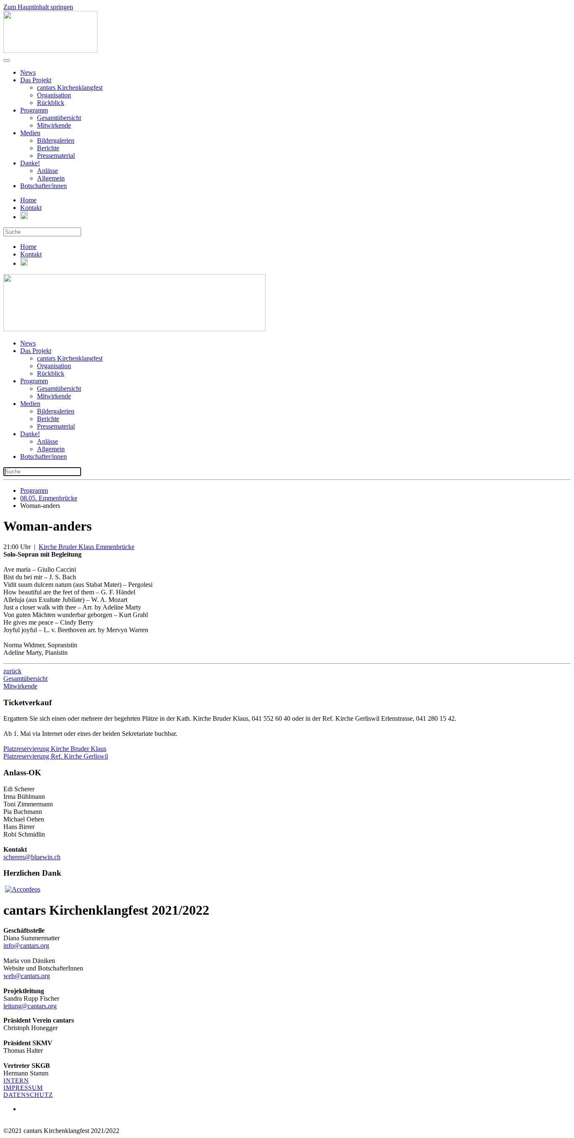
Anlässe (47, 170)
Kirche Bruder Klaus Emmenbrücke (86, 546)
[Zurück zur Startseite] (50, 50)
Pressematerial (56, 155)
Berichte (48, 148)
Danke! (30, 163)
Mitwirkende (54, 125)
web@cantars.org (26, 975)
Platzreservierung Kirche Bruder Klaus (54, 748)
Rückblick (50, 102)
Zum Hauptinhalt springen (38, 6)
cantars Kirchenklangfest (70, 87)
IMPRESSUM (23, 1087)
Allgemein (51, 178)
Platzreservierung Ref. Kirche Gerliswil (55, 756)
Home (28, 200)
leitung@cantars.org (30, 1006)
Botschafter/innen (43, 185)
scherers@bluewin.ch (32, 857)
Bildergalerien (55, 140)
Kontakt (31, 207)
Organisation (54, 95)
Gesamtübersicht (59, 117)
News (28, 72)
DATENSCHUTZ (28, 1094)
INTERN (16, 1080)
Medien (30, 132)
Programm (34, 110)
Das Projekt (35, 80)
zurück (12, 671)
